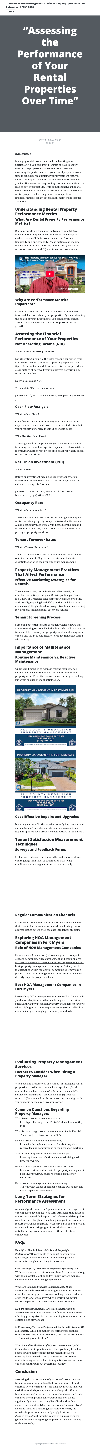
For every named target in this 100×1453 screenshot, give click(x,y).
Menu (10, 12)
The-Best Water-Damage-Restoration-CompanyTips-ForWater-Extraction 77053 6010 (45, 5)
